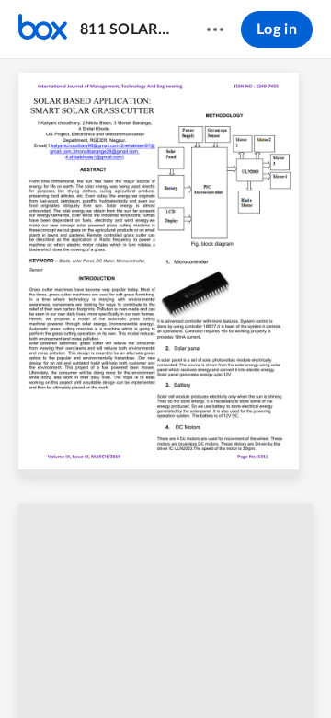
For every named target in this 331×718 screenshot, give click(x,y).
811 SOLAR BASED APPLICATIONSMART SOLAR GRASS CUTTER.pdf (125, 29)
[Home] (42, 29)
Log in (277, 29)
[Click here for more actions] (215, 29)
